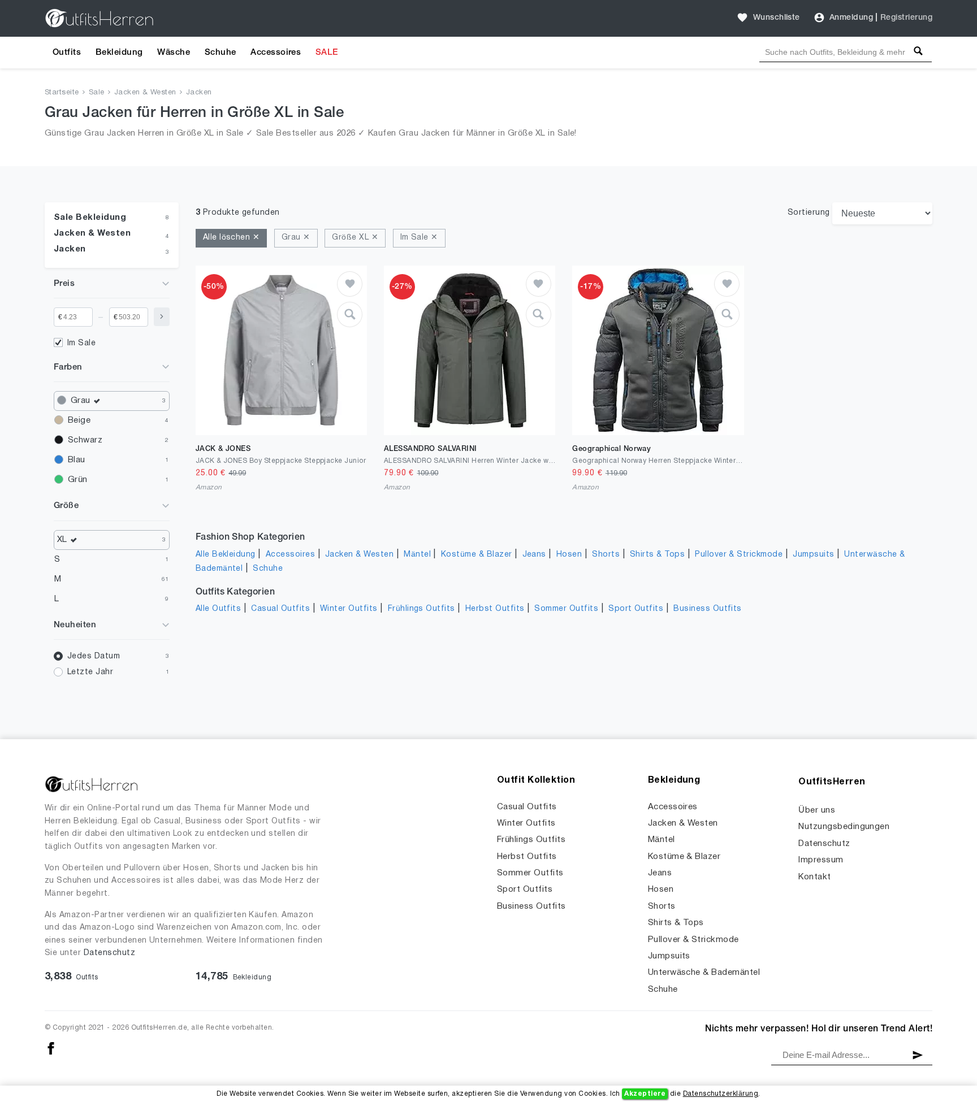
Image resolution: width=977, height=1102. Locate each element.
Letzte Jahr (90, 672)
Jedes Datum (93, 656)
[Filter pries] (162, 316)
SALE (326, 53)
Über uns (816, 810)
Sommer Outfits (566, 609)
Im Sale (81, 343)
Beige (79, 420)
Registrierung (906, 17)
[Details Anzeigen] (349, 314)
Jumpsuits (813, 554)
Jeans (534, 554)
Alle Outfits (218, 609)
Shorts (606, 554)
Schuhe (220, 53)
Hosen (569, 554)
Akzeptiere (644, 1094)
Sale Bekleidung (90, 218)
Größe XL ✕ (355, 237)
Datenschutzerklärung (721, 1094)
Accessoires (275, 53)
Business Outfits (707, 609)
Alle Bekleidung (226, 554)
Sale (97, 92)
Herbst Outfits (495, 609)
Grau (80, 401)
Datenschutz (109, 953)
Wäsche (173, 53)
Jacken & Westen (145, 92)
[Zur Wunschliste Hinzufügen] (349, 284)
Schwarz (85, 440)
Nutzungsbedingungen (843, 827)
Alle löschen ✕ (231, 237)
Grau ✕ (296, 237)
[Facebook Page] (51, 1048)
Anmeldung (851, 17)
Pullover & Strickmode (739, 554)
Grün (78, 480)
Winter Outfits (349, 609)
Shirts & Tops (657, 554)
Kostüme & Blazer (476, 554)
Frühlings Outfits (421, 609)
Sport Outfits (635, 609)
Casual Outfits (280, 609)
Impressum (820, 860)
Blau (76, 460)
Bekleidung (119, 53)
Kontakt (814, 877)
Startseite (62, 92)
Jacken (199, 92)
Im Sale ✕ (419, 237)
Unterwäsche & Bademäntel (704, 973)
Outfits (67, 53)
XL (62, 540)
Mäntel (417, 554)
